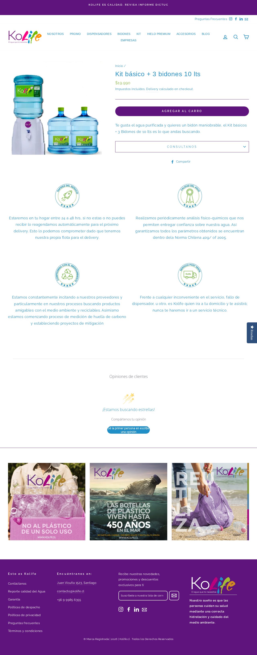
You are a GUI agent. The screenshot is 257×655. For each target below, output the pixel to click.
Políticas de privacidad (24, 615)
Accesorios (186, 33)
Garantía (14, 599)
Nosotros (55, 33)
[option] (128, 5)
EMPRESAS (129, 40)
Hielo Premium (159, 33)
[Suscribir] (174, 595)
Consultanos (182, 146)
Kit (139, 33)
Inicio (119, 66)
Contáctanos (17, 583)
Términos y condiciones (25, 631)
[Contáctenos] (144, 609)
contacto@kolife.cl (70, 591)
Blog (206, 33)
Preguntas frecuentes (24, 623)
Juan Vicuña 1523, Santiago (76, 583)
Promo (75, 33)
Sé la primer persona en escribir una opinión (128, 430)
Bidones (123, 33)
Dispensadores (99, 33)
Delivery (152, 89)
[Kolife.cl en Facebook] (128, 609)
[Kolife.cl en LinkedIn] (136, 609)
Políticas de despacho (24, 607)
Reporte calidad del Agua (26, 591)
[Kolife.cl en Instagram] (120, 609)
